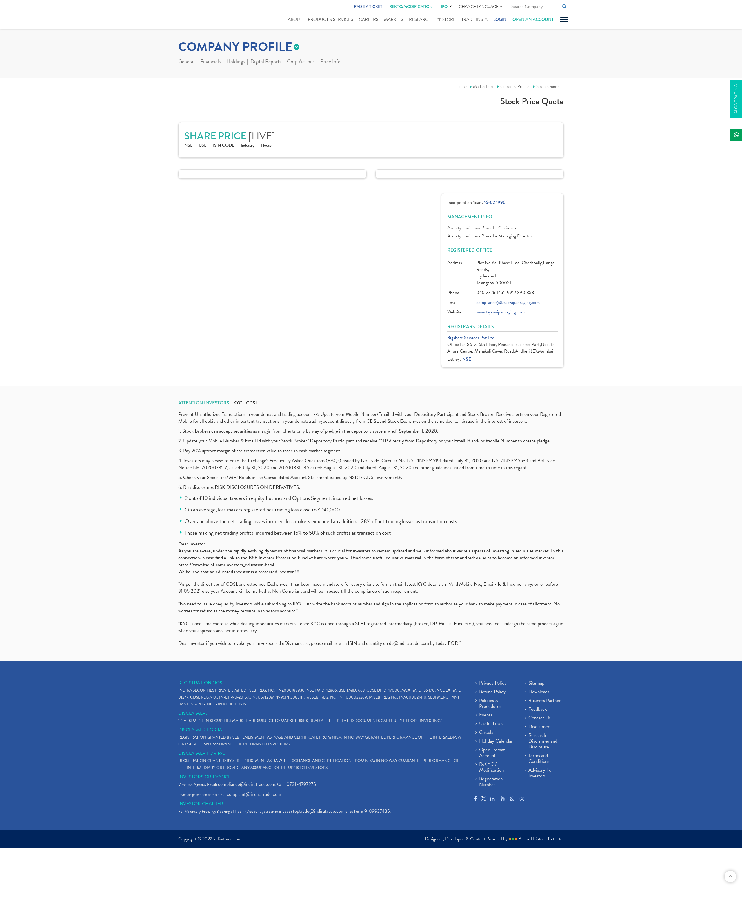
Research (420, 19)
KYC (237, 403)
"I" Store (446, 19)
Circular (487, 733)
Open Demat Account (492, 753)
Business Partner (544, 701)
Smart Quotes (548, 86)
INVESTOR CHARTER (200, 803)
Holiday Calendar (496, 741)
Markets (393, 19)
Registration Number (491, 782)
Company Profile (514, 86)
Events (485, 715)
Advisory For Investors (540, 773)
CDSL (252, 403)
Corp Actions (300, 62)
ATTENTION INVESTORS (203, 403)
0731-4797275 (301, 784)
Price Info (330, 62)
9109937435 (377, 811)
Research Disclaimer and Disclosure (542, 741)
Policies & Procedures (490, 704)
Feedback (537, 709)
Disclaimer (539, 727)
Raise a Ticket (368, 6)
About (295, 19)
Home (461, 86)
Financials (210, 62)
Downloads (538, 692)
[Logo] (192, 15)
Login (500, 19)
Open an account (533, 19)
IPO (444, 6)
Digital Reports (265, 62)
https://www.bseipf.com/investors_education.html (226, 564)
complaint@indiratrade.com (254, 794)
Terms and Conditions (538, 759)
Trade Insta (474, 19)
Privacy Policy (493, 683)
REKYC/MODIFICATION (410, 6)
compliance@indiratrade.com (246, 784)
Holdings (235, 62)
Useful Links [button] (491, 724)
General (186, 62)
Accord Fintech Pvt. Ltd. (541, 838)
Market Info (483, 86)
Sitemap (536, 683)
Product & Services (330, 19)
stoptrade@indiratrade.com (318, 811)
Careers (368, 19)
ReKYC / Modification (491, 767)
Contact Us (539, 718)
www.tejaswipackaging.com (500, 312)
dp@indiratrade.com (409, 643)
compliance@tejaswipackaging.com (508, 302)
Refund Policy (492, 692)
